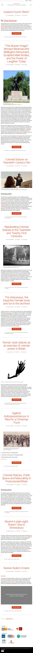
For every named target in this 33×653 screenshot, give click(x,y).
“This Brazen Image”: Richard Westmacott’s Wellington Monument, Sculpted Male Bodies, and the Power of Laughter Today (16, 53)
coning (2, 27)
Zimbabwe (9, 217)
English (27, 0)
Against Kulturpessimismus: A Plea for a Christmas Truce (16, 417)
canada (6, 287)
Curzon (8, 332)
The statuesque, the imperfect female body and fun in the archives (16, 300)
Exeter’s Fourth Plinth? (16, 12)
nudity (22, 150)
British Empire (10, 403)
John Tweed (16, 332)
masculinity (16, 150)
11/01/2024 (18, 306)
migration (16, 36)
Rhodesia (25, 216)
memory (13, 36)
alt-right (6, 403)
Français (30, 0)
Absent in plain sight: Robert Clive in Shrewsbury (16, 524)
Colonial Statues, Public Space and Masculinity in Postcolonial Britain (16, 478)
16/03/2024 (18, 64)
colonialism (7, 150)
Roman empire (10, 404)
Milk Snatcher (19, 132)
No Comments (25, 15)
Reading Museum (8, 333)
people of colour (21, 36)
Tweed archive (9, 312)
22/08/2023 (18, 571)
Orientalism (26, 332)
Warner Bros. (25, 189)
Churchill (27, 129)
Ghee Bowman (10, 20)
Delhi (23, 403)
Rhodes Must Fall (20, 216)
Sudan (27, 287)
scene (2, 207)
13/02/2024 (18, 165)
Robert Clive (24, 536)
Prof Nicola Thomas (11, 582)
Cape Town (15, 403)
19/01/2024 (18, 239)
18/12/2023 (18, 425)
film (14, 216)
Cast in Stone (16, 3)
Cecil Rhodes (7, 216)
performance (23, 511)
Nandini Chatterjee (11, 306)
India (15, 287)
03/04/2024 (18, 15)
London (20, 332)
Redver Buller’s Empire (16, 568)
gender (13, 150)
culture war (7, 466)
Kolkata (6, 404)
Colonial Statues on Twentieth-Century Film (16, 161)
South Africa (15, 404)
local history (10, 36)
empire (6, 36)
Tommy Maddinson (11, 15)
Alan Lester (3, 576)
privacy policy (3, 649)
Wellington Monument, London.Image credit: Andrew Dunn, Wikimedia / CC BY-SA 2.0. (12, 104)
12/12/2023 (18, 484)
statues (25, 36)
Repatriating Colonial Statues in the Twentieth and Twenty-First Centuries (16, 231)
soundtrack (3, 202)
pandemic (13, 466)
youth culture (7, 512)
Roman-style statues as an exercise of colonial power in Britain (16, 345)
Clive (6, 332)
